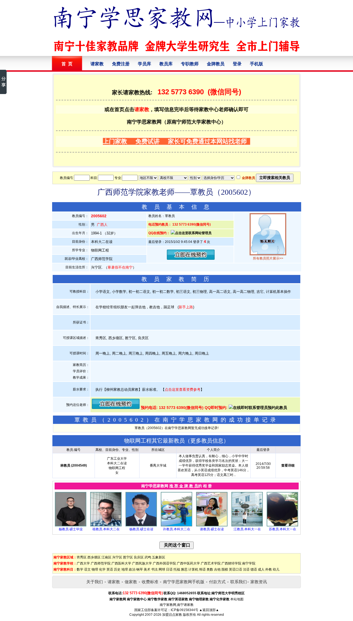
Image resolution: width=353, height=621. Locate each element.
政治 (132, 569)
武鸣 (148, 557)
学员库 (144, 63)
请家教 (97, 63)
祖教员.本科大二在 (106, 529)
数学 (80, 569)
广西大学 (83, 563)
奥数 (210, 569)
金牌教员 (215, 63)
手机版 (256, 63)
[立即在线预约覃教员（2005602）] (191, 258)
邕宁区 (128, 557)
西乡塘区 (94, 557)
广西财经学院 (231, 563)
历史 (117, 569)
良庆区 (139, 557)
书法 (154, 569)
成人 (261, 569)
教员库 (166, 63)
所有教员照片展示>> (268, 258)
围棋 (224, 569)
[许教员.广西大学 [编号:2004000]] (176, 525)
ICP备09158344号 (184, 610)
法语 (246, 569)
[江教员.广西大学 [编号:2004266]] (247, 525)
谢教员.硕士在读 (212, 529)
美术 (147, 569)
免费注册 (121, 63)
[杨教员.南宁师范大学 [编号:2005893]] (70, 525)
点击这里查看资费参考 (182, 389)
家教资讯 (258, 581)
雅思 (184, 569)
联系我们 (238, 581)
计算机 (193, 569)
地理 (124, 569)
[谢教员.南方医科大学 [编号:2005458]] (212, 525)
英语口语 (235, 569)
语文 (87, 569)
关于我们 (94, 581)
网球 (162, 569)
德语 (253, 569)
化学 (102, 569)
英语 (109, 569)
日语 (169, 569)
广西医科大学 (121, 563)
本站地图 (237, 599)
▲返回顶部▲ (209, 610)
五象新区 (158, 557)
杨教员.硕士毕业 (71, 529)
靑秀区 (82, 557)
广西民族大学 (142, 563)
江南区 (106, 557)
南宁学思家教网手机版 (183, 581)
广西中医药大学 (188, 563)
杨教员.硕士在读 (141, 529)
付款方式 (217, 581)
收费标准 (150, 581)
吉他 (217, 569)
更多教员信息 (206, 441)
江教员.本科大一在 (247, 529)
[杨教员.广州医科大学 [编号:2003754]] (141, 525)
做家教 (131, 581)
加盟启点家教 (172, 615)
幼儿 (276, 569)
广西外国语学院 (164, 563)
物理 (95, 569)
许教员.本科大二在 (176, 529)
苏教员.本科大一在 (282, 529)
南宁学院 (248, 563)
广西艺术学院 (211, 563)
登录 (237, 63)
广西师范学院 (101, 563)
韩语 (202, 569)
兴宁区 (117, 557)
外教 (268, 569)
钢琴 (139, 569)
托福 (176, 569)
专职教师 (190, 63)
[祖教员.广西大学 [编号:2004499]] (106, 525)
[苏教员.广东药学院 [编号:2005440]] (282, 525)
